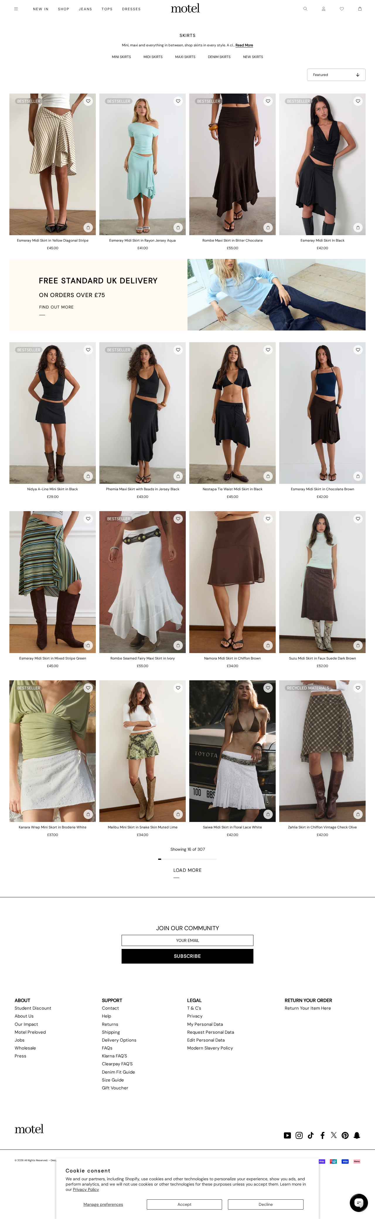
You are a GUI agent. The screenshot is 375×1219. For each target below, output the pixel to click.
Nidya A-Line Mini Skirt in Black (52, 489)
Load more (187, 870)
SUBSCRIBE (187, 956)
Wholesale (25, 1048)
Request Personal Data (210, 1032)
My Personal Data (205, 1024)
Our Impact (26, 1024)
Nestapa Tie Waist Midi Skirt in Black (232, 489)
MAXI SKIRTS (185, 57)
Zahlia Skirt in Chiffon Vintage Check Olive (322, 827)
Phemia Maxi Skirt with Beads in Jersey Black (142, 489)
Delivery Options (119, 1040)
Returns (110, 1024)
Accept (184, 1204)
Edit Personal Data (206, 1040)
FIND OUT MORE (56, 307)
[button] (88, 101)
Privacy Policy (86, 1189)
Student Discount (33, 1008)
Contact (110, 1008)
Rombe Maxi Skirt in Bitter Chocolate (232, 240)
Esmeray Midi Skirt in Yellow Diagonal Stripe (52, 240)
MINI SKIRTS (121, 57)
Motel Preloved (30, 1032)
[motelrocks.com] (185, 9)
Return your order (308, 1000)
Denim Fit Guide (118, 1072)
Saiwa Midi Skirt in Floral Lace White (232, 827)
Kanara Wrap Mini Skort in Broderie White (52, 827)
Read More (244, 45)
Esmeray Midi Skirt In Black (323, 240)
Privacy (194, 1016)
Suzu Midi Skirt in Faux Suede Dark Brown (322, 658)
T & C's (194, 1008)
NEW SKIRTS (253, 57)
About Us (24, 1016)
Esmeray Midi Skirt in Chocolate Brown (322, 489)
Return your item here (308, 1008)
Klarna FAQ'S (114, 1056)
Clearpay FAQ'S (117, 1064)
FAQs (107, 1048)
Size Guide (113, 1080)
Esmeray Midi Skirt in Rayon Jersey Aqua (142, 240)
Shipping (111, 1032)
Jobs (20, 1040)
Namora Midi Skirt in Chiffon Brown (232, 658)
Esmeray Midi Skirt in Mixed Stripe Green (52, 658)
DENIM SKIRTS (219, 57)
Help (106, 1016)
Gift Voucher (115, 1088)
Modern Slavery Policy (210, 1048)
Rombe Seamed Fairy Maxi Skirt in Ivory (142, 658)
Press (20, 1056)
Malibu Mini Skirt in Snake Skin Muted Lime (143, 827)
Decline (266, 1204)
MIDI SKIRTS (153, 57)
